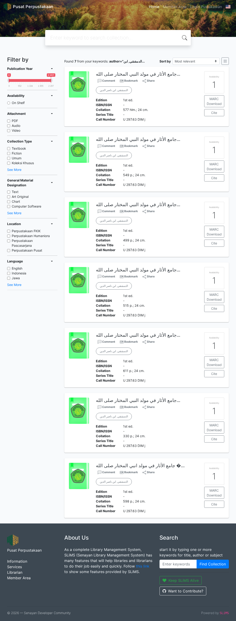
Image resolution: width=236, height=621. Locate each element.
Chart (16, 201)
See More (14, 170)
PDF (15, 121)
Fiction (17, 153)
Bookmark (131, 80)
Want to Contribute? (185, 591)
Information (17, 561)
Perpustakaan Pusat (27, 250)
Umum (16, 158)
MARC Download (214, 101)
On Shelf (18, 103)
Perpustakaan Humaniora (31, 236)
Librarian (14, 572)
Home (154, 6)
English (17, 268)
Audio (16, 126)
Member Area (174, 6)
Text (15, 192)
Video (16, 130)
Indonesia (19, 273)
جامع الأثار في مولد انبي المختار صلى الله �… (140, 465)
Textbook (19, 148)
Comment (108, 80)
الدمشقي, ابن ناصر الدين (114, 90)
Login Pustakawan (206, 6)
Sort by (165, 61)
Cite (214, 113)
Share (150, 80)
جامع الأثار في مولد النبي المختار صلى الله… (138, 74)
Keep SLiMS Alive (183, 580)
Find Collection (213, 564)
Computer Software (26, 206)
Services (14, 567)
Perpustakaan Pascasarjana (22, 243)
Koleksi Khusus (23, 163)
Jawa (16, 278)
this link (142, 566)
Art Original (20, 197)
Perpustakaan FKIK (26, 231)
